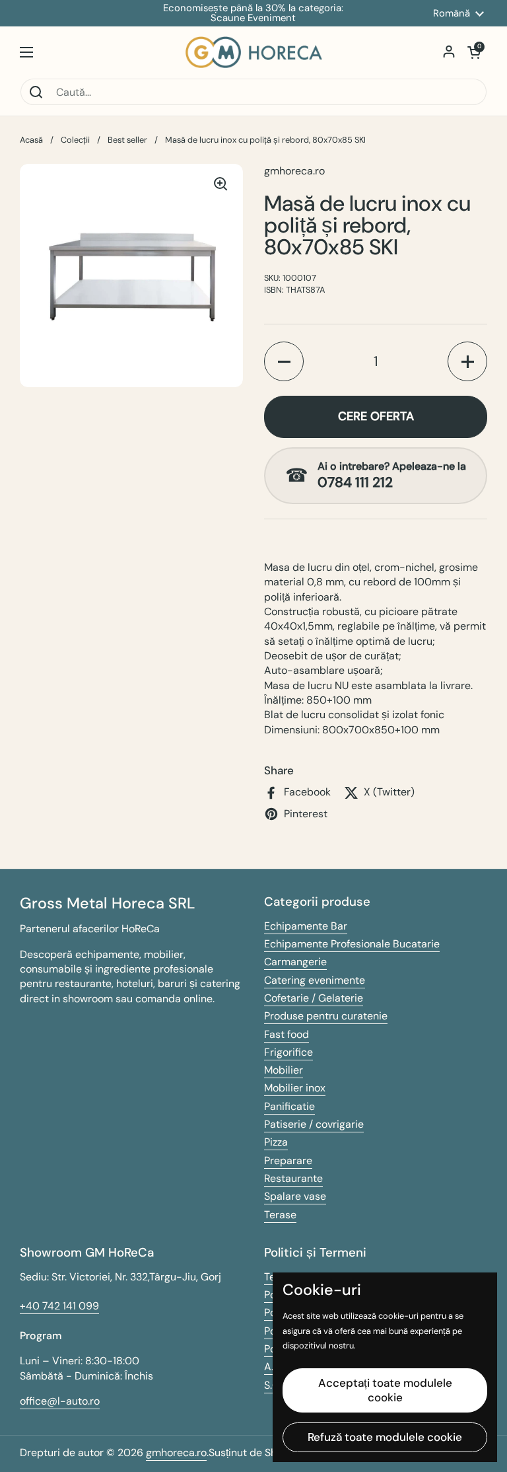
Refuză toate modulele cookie (385, 1437)
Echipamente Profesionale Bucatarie (352, 944)
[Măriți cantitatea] (467, 361)
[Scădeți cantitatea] (284, 361)
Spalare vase (295, 1196)
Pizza (276, 1142)
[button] (474, 52)
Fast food (286, 1034)
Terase (280, 1215)
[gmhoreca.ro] (254, 52)
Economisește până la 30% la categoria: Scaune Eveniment (253, 13)
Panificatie (289, 1106)
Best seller (127, 139)
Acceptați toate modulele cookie (385, 1390)
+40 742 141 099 (59, 1306)
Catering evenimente (314, 980)
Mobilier (283, 1070)
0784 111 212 (355, 483)
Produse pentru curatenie (326, 1016)
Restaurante (293, 1178)
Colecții (75, 139)
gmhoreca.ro (176, 1452)
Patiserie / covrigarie (314, 1124)
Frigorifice (288, 1052)
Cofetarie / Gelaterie (313, 998)
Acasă (31, 139)
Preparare (288, 1160)
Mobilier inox (294, 1088)
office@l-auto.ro (60, 1401)
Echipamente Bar (305, 926)
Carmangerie (295, 962)
